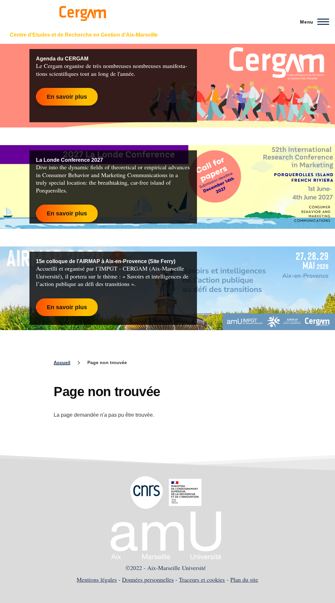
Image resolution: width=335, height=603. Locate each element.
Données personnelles (148, 579)
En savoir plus (67, 96)
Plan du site (244, 579)
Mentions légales (97, 579)
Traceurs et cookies (202, 579)
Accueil (62, 362)
